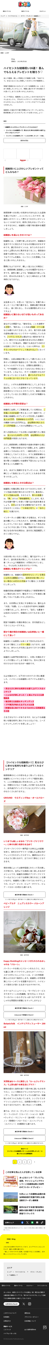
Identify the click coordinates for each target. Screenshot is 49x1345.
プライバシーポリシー (31, 1317)
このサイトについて (10, 1313)
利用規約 (6, 1317)
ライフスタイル (42, 1285)
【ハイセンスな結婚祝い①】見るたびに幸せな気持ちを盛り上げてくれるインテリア (25, 131)
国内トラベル (7, 11)
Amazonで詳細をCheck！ (24, 1015)
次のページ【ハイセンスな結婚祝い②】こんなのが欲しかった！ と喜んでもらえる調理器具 (25, 1151)
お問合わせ (7, 1321)
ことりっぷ (7, 1329)
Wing (13, 59)
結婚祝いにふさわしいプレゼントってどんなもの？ (21, 127)
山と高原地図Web (30, 1329)
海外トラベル (25, 11)
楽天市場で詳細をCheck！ (24, 895)
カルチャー (42, 11)
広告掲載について (30, 1321)
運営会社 (27, 1313)
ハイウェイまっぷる (10, 1333)
